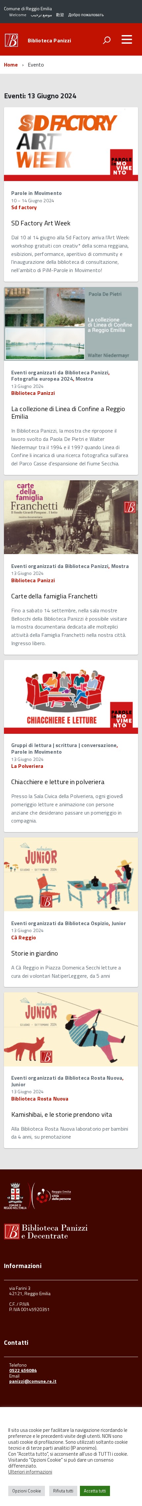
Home (11, 65)
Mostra (84, 379)
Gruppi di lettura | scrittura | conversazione (64, 745)
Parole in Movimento (36, 193)
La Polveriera (27, 766)
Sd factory (24, 207)
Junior (119, 923)
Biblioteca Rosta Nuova (40, 1099)
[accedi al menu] (127, 39)
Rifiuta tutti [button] (63, 1490)
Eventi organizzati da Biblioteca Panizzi (59, 372)
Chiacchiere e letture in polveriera (58, 782)
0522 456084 (23, 1370)
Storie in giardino (34, 953)
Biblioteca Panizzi (49, 40)
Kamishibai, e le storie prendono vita (61, 1114)
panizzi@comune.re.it (32, 1381)
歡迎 (60, 15)
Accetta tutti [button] (95, 1490)
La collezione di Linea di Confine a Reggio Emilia (68, 412)
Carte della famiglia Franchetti (54, 596)
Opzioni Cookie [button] (26, 1490)
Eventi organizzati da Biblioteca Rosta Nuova (66, 1078)
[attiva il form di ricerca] (107, 40)
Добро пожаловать (86, 15)
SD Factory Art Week (40, 223)
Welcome (17, 15)
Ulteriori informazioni (30, 1472)
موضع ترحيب (41, 15)
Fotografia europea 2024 (42, 379)
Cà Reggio (23, 937)
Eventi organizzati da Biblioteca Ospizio (60, 923)
